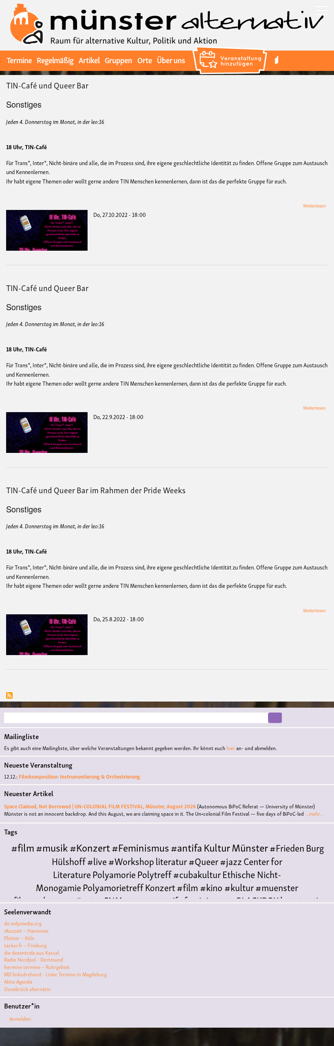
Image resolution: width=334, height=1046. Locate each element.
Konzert (160, 886)
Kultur (217, 847)
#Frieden (287, 847)
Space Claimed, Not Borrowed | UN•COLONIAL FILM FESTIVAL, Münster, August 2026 (100, 806)
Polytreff (154, 873)
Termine (19, 59)
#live (97, 860)
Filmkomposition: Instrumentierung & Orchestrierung (79, 776)
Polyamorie (114, 873)
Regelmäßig (55, 59)
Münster (250, 847)
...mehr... (314, 813)
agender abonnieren (9, 696)
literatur (171, 860)
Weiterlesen (314, 206)
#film (22, 847)
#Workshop (131, 860)
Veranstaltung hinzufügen (230, 47)
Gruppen (118, 59)
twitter (276, 60)
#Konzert (90, 847)
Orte (144, 59)
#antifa (186, 847)
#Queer (203, 860)
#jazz (231, 860)
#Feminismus (140, 847)
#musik (52, 847)
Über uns (171, 59)
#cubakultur (197, 873)
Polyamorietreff (113, 886)
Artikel (89, 59)
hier (230, 748)
